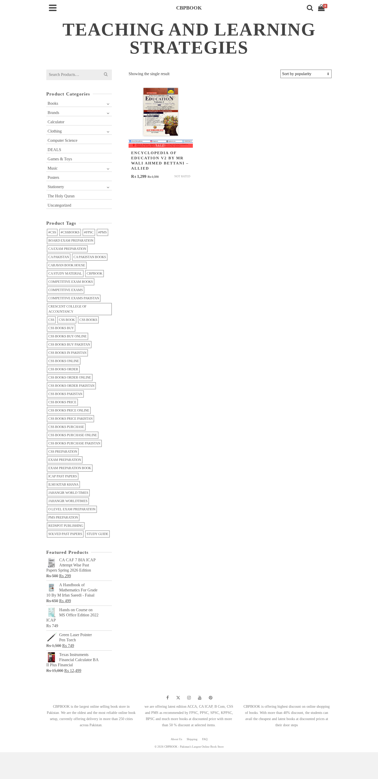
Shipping (192, 739)
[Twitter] (178, 698)
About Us (176, 739)
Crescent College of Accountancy (67, 308)
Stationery (56, 187)
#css (52, 232)
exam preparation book (69, 468)
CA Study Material (65, 273)
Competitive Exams (65, 290)
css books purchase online (72, 435)
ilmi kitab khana (63, 484)
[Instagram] (189, 698)
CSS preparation (62, 451)
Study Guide (97, 534)
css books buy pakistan (69, 344)
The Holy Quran (61, 196)
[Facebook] (167, 698)
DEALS (54, 149)
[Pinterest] (210, 698)
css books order (63, 369)
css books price (62, 402)
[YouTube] (200, 698)
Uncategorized (59, 205)
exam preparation (64, 460)
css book (67, 320)
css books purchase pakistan (74, 443)
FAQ (205, 739)
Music (53, 168)
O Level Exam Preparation (71, 509)
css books (88, 320)
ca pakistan (58, 257)
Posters (53, 177)
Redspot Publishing (65, 526)
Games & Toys (60, 159)
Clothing (55, 131)
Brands (53, 112)
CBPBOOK (94, 273)
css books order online (69, 377)
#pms (102, 232)
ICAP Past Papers (62, 476)
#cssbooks (70, 232)
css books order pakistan (71, 386)
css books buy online (67, 336)
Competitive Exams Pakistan (73, 298)
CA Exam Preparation (67, 249)
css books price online (68, 410)
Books (53, 103)
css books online (63, 361)
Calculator (56, 122)
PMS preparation (63, 517)
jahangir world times (68, 493)
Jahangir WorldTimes (67, 501)
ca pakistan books (90, 257)
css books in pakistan (67, 353)
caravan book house (66, 265)
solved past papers (65, 534)
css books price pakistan (70, 419)
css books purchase (66, 427)
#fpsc (89, 232)
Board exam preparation (70, 240)
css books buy (61, 328)
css (51, 320)
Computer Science (62, 140)
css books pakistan (65, 394)
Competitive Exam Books (70, 282)
